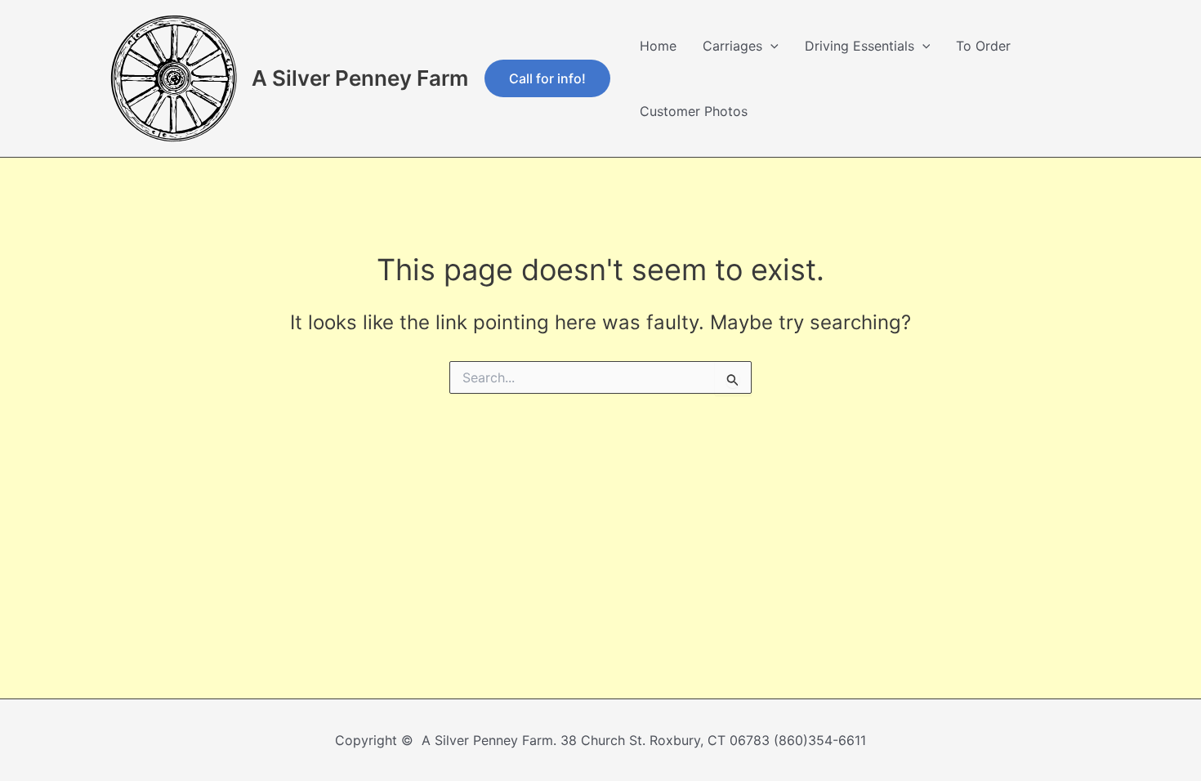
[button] (547, 78)
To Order (983, 46)
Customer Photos (694, 111)
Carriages (732, 46)
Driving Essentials (859, 46)
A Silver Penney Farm (360, 78)
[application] (770, 45)
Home (658, 46)
